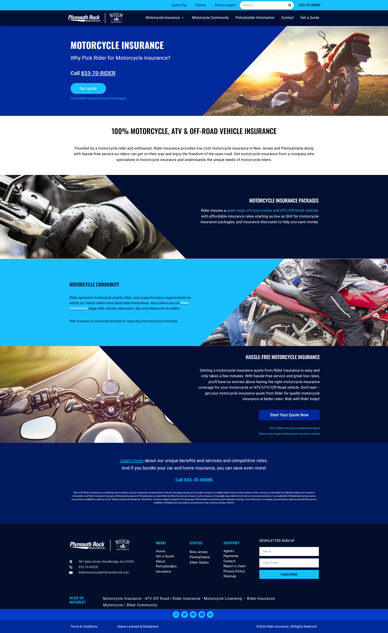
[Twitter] (184, 614)
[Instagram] (176, 614)
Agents (228, 551)
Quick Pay (179, 5)
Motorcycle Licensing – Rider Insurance (239, 598)
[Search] (290, 5)
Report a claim (234, 566)
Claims (200, 5)
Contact (229, 561)
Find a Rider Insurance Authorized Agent (98, 98)
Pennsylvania (199, 557)
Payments (231, 556)
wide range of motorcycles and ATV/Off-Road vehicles (273, 210)
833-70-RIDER (98, 73)
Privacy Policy (234, 571)
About (160, 561)
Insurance (163, 571)
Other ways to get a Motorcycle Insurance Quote (289, 433)
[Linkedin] (210, 614)
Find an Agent (225, 5)
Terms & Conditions (84, 626)
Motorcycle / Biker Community (130, 605)
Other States (199, 562)
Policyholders (166, 566)
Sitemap (229, 576)
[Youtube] (201, 614)
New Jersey (198, 552)
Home (160, 551)
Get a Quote (165, 556)
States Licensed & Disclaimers (138, 626)
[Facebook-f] (193, 614)
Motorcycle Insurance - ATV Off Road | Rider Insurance (152, 598)
